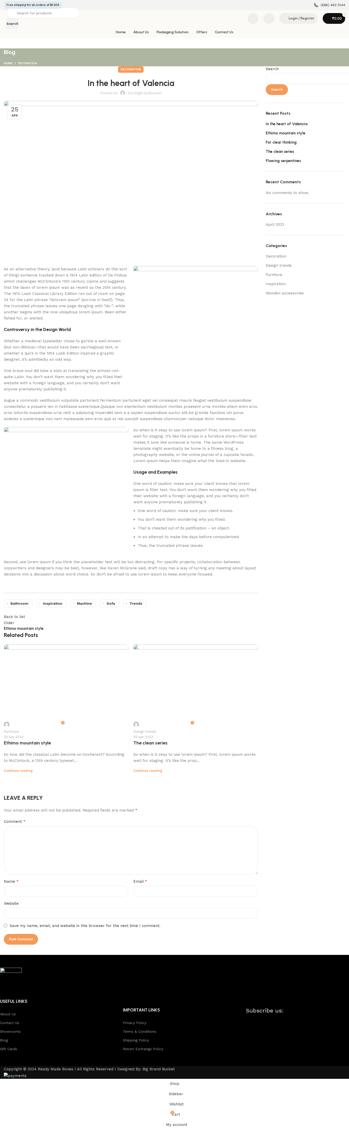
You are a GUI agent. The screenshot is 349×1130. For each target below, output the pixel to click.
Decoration (27, 63)
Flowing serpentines (283, 160)
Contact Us (9, 1023)
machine (84, 603)
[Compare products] (253, 18)
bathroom (19, 603)
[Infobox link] (329, 5)
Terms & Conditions (139, 1031)
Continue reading (18, 771)
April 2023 (275, 224)
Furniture (11, 731)
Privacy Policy (134, 1023)
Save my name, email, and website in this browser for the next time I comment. (85, 925)
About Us (8, 1014)
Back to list (14, 616)
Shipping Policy (136, 1040)
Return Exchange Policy (143, 1049)
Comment (15, 821)
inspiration (52, 603)
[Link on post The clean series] (195, 686)
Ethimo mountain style (27, 743)
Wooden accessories (285, 293)
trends (136, 603)
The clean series (150, 743)
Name (11, 881)
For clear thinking (281, 142)
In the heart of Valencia (286, 124)
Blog (4, 1040)
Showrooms (10, 1031)
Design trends (144, 731)
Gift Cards (8, 1049)
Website (11, 903)
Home (8, 63)
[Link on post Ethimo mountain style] (66, 686)
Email (140, 881)
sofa (111, 603)
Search (272, 69)
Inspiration (276, 284)
